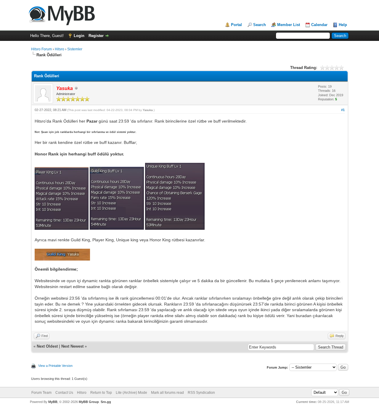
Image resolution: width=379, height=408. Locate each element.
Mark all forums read (167, 393)
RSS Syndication (201, 393)
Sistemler (74, 49)
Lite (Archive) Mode (131, 393)
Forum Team (41, 393)
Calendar (319, 25)
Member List (288, 25)
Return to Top (101, 393)
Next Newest (72, 346)
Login (79, 35)
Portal (236, 25)
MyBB (52, 402)
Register (96, 35)
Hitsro (59, 49)
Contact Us (64, 393)
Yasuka (148, 110)
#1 (343, 110)
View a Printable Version (55, 365)
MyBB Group (89, 402)
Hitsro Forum (41, 49)
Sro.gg (106, 402)
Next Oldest (47, 346)
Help (343, 25)
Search (259, 25)
